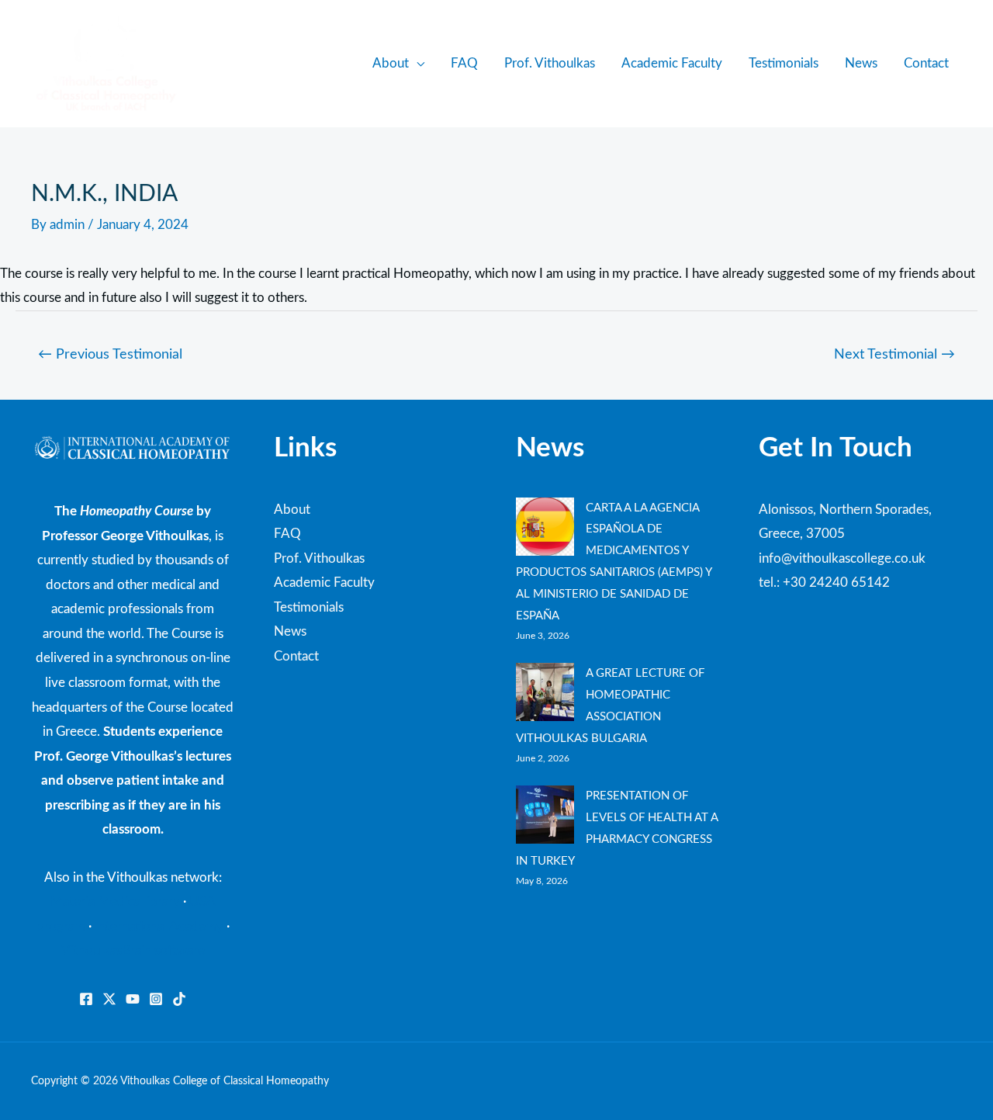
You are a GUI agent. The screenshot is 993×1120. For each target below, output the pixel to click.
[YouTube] (133, 999)
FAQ (464, 63)
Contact (926, 63)
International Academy (159, 926)
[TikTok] (179, 999)
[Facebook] (86, 999)
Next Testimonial (894, 354)
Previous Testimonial (110, 354)
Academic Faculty (671, 63)
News (861, 63)
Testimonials (783, 63)
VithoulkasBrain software (133, 950)
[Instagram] (156, 999)
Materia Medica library (115, 901)
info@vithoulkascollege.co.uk (842, 558)
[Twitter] (109, 999)
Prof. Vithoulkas (549, 63)
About (390, 63)
